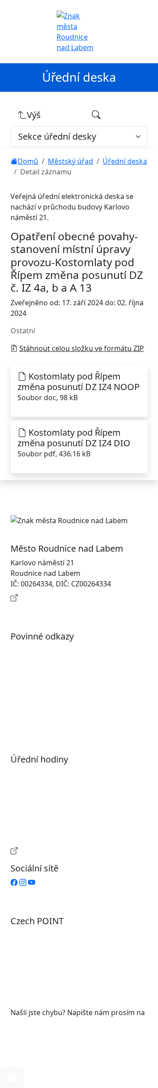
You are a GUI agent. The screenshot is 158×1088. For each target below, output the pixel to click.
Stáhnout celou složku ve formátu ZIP (81, 348)
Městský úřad (70, 161)
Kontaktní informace (53, 598)
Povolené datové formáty (61, 678)
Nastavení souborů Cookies (65, 717)
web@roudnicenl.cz (43, 1023)
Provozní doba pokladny (59, 851)
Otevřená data (43, 664)
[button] (12, 1077)
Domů (28, 161)
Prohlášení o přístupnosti (61, 650)
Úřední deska (125, 161)
